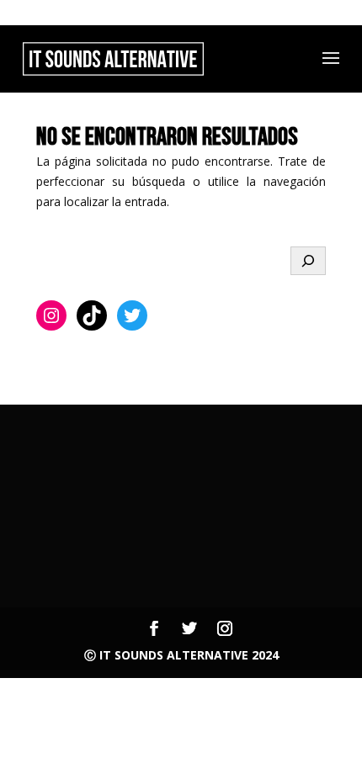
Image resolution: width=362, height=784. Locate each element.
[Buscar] (308, 260)
